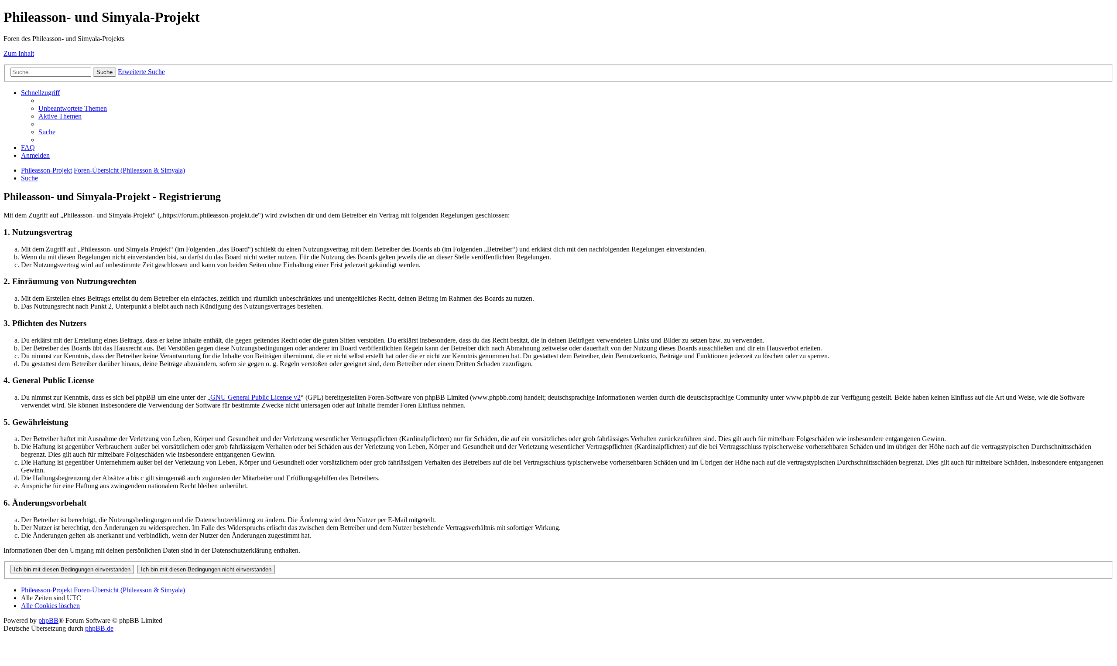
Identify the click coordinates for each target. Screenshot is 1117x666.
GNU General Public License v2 (255, 397)
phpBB (48, 620)
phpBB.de (99, 628)
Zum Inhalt (18, 53)
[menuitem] (72, 108)
